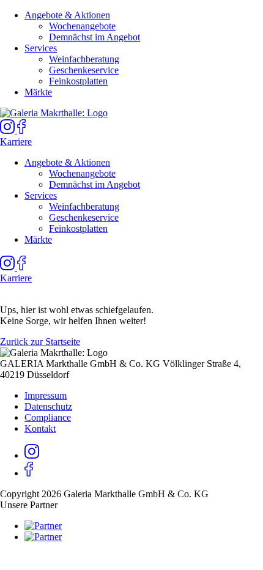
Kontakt (40, 428)
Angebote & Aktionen (67, 15)
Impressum (45, 395)
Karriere (16, 141)
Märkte (38, 92)
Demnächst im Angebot (94, 37)
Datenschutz (48, 406)
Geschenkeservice (84, 70)
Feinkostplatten (78, 81)
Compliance (47, 417)
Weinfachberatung (84, 59)
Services (40, 48)
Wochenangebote (82, 26)
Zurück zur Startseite (40, 341)
